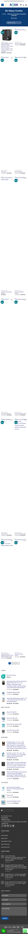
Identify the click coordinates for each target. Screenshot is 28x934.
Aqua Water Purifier (6, 841)
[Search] (6, 5)
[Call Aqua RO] (3, 931)
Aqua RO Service (5, 844)
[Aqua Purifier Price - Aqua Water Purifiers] (14, 5)
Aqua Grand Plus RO (6, 413)
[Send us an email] (8, 826)
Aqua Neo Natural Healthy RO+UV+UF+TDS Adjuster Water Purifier (7, 655)
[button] (2, 5)
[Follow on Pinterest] (13, 826)
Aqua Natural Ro (5, 847)
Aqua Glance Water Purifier (19, 292)
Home (4, 14)
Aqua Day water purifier (20, 43)
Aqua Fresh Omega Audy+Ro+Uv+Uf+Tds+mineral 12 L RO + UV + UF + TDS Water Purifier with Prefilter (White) (15, 858)
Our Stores (12, 929)
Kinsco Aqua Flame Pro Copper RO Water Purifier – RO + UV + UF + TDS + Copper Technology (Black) (15, 883)
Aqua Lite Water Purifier (20, 533)
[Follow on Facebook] (2, 826)
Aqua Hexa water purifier (20, 413)
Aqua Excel (3, 171)
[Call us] (10, 826)
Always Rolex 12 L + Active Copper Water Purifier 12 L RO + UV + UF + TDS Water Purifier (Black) (15, 875)
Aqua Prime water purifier (19, 654)
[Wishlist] (21, 5)
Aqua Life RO (4, 533)
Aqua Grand (4, 838)
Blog (17, 929)
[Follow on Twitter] (5, 826)
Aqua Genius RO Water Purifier (6, 292)
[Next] (18, 663)
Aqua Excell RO (18, 171)
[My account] (23, 5)
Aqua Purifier (4, 835)
